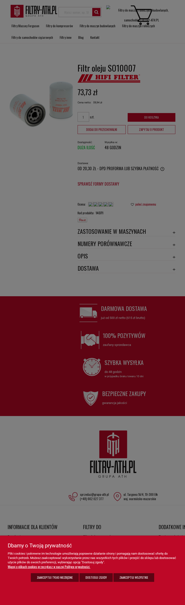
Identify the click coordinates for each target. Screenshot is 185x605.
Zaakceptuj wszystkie (133, 577)
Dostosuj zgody (96, 577)
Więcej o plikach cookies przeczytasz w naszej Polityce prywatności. (49, 566)
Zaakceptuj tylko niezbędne (55, 577)
